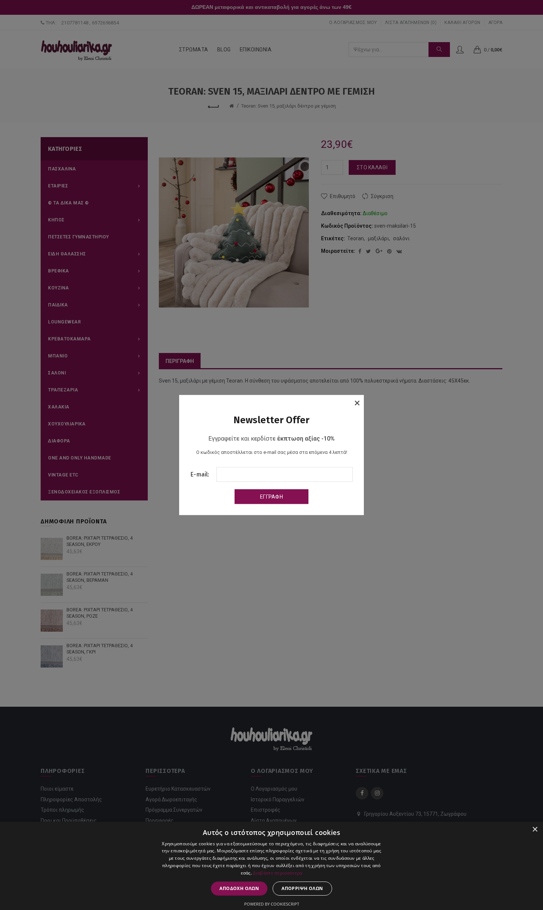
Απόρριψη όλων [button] (302, 888)
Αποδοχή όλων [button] (239, 888)
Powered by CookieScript (271, 904)
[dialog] (271, 866)
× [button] (534, 829)
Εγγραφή (271, 496)
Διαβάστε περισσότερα (277, 873)
